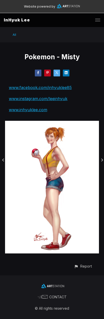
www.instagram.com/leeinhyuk (38, 98)
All (14, 35)
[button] (83, 266)
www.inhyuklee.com (28, 109)
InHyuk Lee (17, 19)
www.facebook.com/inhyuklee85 (40, 87)
